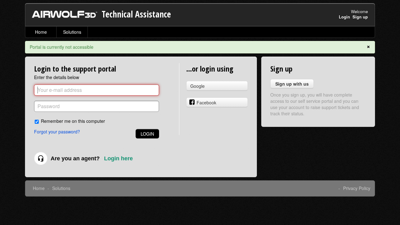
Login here (118, 158)
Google (197, 86)
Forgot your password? (57, 131)
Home (41, 32)
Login (147, 134)
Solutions (72, 32)
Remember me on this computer (73, 121)
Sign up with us (292, 84)
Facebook (206, 102)
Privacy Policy (356, 188)
